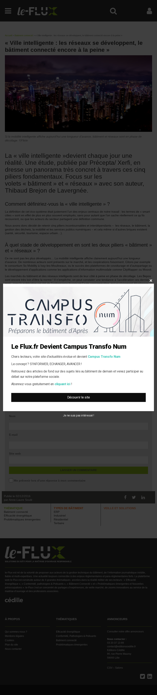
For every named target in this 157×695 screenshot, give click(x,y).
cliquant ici (62, 384)
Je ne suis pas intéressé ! (78, 415)
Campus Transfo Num (104, 357)
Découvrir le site (78, 397)
